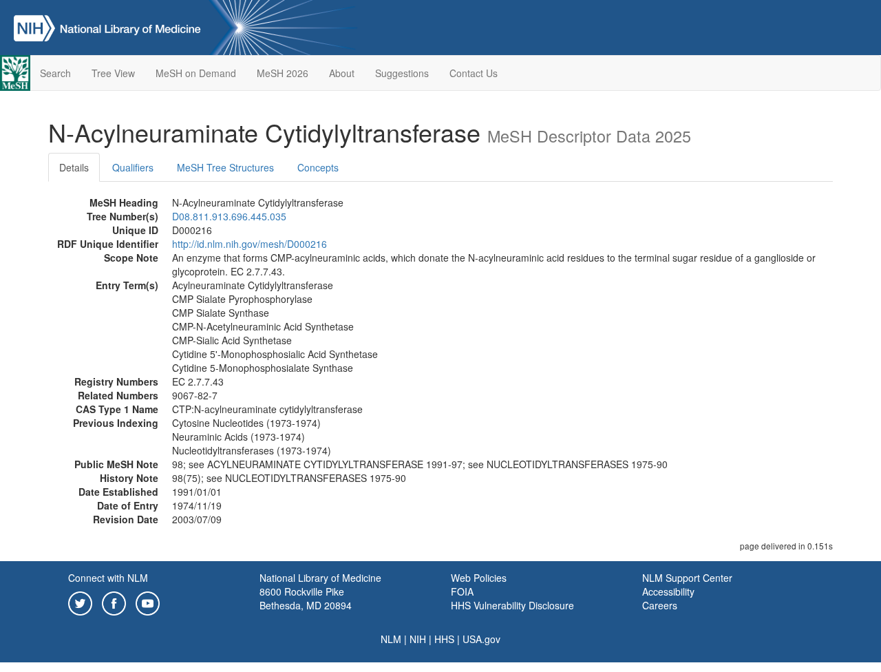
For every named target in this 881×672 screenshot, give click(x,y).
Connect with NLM (108, 578)
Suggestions (402, 73)
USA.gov (481, 639)
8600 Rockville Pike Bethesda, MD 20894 (305, 598)
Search (55, 73)
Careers (659, 605)
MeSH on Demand (196, 73)
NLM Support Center (687, 578)
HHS (444, 639)
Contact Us (473, 73)
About (341, 73)
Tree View (113, 73)
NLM (391, 639)
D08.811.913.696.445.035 (229, 216)
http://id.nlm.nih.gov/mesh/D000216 (249, 244)
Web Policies (479, 578)
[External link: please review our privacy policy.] (80, 602)
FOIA (462, 591)
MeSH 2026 (282, 73)
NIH (418, 639)
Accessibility (668, 591)
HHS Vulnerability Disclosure (512, 605)
